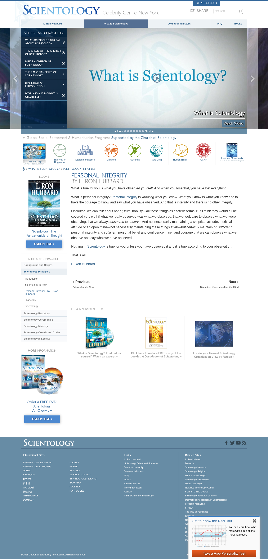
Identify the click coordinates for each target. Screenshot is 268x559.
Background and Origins (38, 265)
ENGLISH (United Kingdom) (37, 466)
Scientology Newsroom (197, 479)
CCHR (203, 159)
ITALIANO (75, 486)
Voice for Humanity (133, 467)
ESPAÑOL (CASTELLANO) (83, 478)
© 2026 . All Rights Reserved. (53, 554)
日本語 (26, 483)
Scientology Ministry (36, 326)
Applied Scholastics (85, 159)
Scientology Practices (37, 313)
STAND (189, 507)
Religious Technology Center (199, 487)
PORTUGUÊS (77, 491)
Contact (128, 491)
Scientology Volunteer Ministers (201, 495)
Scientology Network (195, 467)
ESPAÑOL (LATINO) (80, 474)
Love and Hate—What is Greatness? (41, 95)
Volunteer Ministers (179, 23)
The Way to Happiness (60, 160)
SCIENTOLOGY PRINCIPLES (79, 169)
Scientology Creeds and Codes (42, 332)
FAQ (219, 23)
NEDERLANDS (31, 495)
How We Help (34, 161)
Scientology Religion (195, 471)
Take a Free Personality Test (224, 553)
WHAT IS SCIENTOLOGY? (44, 169)
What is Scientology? (115, 23)
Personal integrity (124, 197)
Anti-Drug (157, 159)
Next (148, 131)
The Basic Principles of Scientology (41, 73)
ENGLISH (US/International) (37, 462)
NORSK (74, 466)
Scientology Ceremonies (38, 319)
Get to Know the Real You (212, 521)
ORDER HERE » (44, 244)
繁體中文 (27, 491)
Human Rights (180, 159)
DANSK (27, 470)
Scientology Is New (36, 284)
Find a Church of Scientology (139, 495)
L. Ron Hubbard (52, 23)
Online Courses (132, 483)
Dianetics (30, 300)
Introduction (31, 278)
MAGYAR (74, 462)
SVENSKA (75, 470)
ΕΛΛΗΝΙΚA (75, 482)
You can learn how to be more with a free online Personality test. (242, 531)
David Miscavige (193, 483)
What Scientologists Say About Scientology (42, 41)
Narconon (135, 159)
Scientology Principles (36, 271)
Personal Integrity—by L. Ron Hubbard (41, 293)
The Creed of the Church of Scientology (43, 52)
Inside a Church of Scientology (38, 63)
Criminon (111, 159)
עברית (27, 479)
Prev (120, 131)
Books (238, 23)
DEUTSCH (28, 500)
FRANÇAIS (29, 474)
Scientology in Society (37, 338)
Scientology (96, 246)
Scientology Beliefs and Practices (141, 463)
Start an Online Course (196, 491)
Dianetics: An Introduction (35, 84)
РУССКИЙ (28, 487)
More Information (133, 487)
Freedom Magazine (232, 159)
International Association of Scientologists (206, 500)
